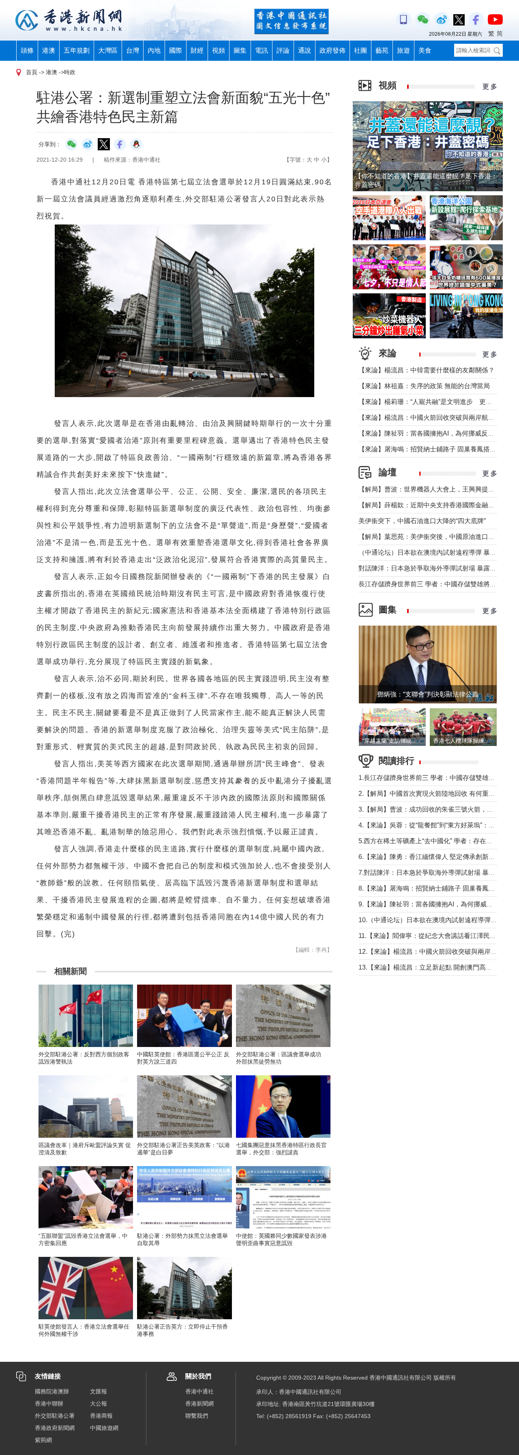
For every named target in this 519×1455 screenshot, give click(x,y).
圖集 (240, 50)
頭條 (27, 50)
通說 (304, 50)
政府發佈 (332, 50)
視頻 (218, 50)
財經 (197, 50)
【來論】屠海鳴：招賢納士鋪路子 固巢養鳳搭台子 (430, 449)
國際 (175, 50)
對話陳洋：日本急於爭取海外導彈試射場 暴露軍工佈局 (437, 568)
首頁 (31, 72)
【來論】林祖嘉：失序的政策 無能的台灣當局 (424, 385)
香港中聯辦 (49, 1403)
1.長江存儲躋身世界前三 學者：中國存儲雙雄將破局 (433, 777)
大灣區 (108, 50)
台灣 (132, 50)
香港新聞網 (199, 1403)
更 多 (490, 86)
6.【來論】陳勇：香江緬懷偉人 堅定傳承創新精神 (430, 856)
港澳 (48, 50)
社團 (360, 50)
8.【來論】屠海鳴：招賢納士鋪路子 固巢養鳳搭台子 (433, 888)
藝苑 (381, 50)
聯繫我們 (196, 1415)
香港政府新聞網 (55, 1428)
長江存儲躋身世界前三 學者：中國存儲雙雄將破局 (430, 584)
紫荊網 (43, 1440)
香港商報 (101, 1415)
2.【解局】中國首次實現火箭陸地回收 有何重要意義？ (436, 793)
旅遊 (403, 50)
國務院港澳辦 (52, 1391)
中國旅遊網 (104, 1428)
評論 (283, 50)
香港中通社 (199, 1391)
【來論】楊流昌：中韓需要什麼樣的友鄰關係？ (426, 370)
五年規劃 (77, 50)
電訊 (261, 50)
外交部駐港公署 (55, 1415)
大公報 (98, 1403)
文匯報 (98, 1391)
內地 (154, 50)
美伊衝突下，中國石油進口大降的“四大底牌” (422, 520)
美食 (424, 50)
